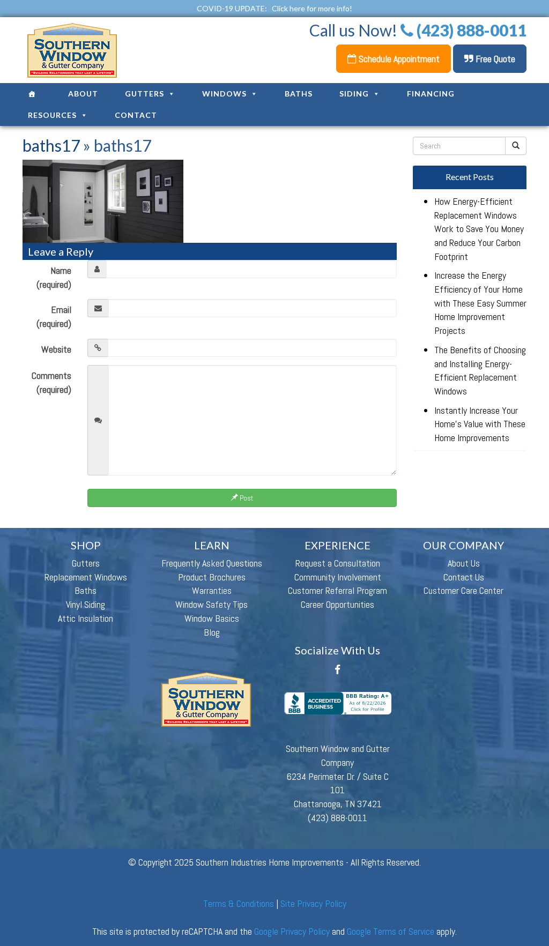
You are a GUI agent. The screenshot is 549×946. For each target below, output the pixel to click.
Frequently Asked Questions (211, 563)
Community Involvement (337, 577)
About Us (464, 563)
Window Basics (211, 618)
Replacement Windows (85, 577)
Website (56, 349)
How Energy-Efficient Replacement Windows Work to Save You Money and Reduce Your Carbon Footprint (479, 229)
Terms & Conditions (238, 903)
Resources (52, 115)
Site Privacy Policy (313, 903)
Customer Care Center (463, 590)
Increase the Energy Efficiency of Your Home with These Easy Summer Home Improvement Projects (480, 303)
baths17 (51, 145)
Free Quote (494, 59)
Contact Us (463, 577)
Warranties (212, 590)
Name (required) (53, 277)
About (83, 93)
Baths (299, 93)
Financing (431, 93)
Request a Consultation (337, 563)
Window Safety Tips (211, 604)
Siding (354, 93)
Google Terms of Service (390, 931)
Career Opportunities (337, 604)
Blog (212, 632)
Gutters (144, 93)
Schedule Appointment (398, 59)
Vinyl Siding (85, 604)
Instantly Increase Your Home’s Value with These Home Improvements (479, 424)
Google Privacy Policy (292, 931)
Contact (136, 115)
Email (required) (53, 316)
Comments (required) (51, 382)
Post (245, 498)
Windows (224, 93)
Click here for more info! (312, 8)
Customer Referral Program (337, 590)
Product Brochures (212, 577)
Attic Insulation (85, 618)
